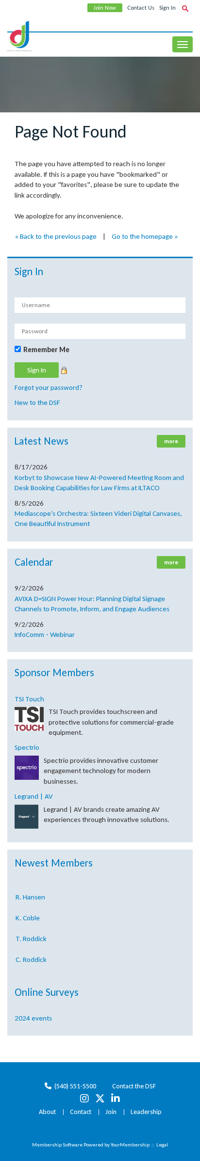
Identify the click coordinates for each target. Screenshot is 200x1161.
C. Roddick (31, 957)
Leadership (146, 1112)
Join (111, 1112)
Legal (162, 1145)
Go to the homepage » (145, 236)
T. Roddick (31, 936)
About (47, 1112)
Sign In (167, 7)
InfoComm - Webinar (45, 634)
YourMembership (130, 1145)
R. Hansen (30, 894)
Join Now (105, 7)
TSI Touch (29, 699)
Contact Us (140, 7)
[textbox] (185, 8)
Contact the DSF (134, 1086)
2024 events (33, 1018)
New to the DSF (37, 402)
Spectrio (27, 747)
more (171, 441)
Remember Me (46, 349)
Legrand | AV (34, 796)
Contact (80, 1112)
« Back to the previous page (56, 236)
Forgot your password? (49, 387)
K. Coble (28, 915)
